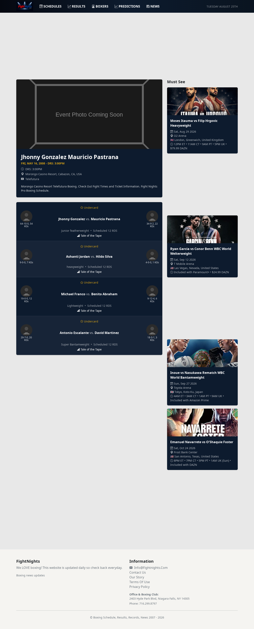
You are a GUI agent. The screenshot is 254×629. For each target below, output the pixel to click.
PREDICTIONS (129, 6)
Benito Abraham (104, 294)
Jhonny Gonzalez (71, 219)
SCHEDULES (52, 6)
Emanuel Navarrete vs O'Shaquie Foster (201, 442)
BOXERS (102, 6)
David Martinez (107, 333)
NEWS (155, 6)
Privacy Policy (139, 587)
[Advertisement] (127, 43)
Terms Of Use (139, 582)
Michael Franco (73, 294)
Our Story (136, 577)
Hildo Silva (104, 256)
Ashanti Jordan (78, 256)
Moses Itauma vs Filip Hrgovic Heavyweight (193, 123)
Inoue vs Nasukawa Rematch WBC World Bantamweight (197, 375)
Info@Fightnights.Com (151, 567)
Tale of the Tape (91, 235)
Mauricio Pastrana (105, 219)
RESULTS (78, 6)
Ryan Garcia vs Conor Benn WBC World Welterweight (200, 251)
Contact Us (137, 572)
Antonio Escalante (74, 333)
